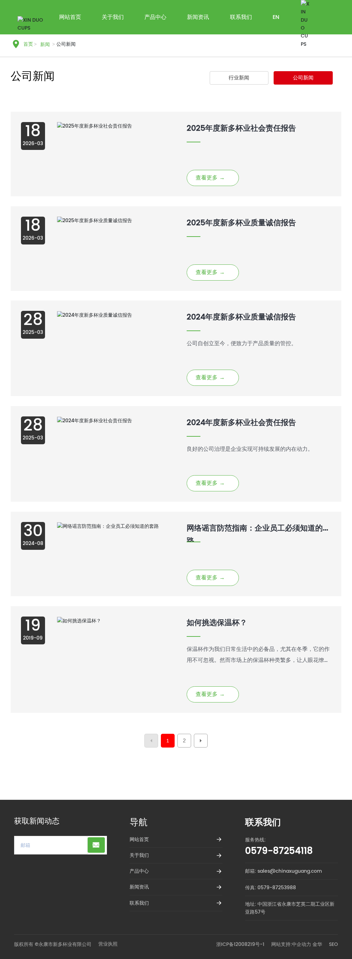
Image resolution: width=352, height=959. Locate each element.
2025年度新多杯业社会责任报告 (241, 128)
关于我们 (139, 855)
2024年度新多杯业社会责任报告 (241, 422)
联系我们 (139, 903)
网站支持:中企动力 (291, 944)
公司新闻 (303, 78)
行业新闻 (239, 78)
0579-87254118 (279, 851)
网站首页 (139, 839)
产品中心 (139, 871)
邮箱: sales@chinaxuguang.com (283, 871)
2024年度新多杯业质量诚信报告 (241, 317)
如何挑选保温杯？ (217, 623)
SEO (333, 944)
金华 (317, 944)
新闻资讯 (139, 887)
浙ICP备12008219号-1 (240, 944)
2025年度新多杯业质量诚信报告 (241, 223)
